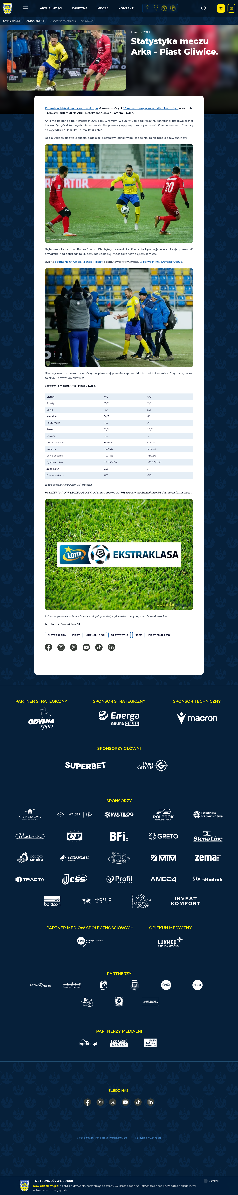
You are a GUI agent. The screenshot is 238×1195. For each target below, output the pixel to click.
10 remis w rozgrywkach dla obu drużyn (150, 108)
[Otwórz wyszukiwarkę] (204, 8)
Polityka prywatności (148, 1137)
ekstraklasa (56, 635)
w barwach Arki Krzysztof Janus (161, 261)
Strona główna (11, 20)
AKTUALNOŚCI (51, 8)
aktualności (95, 635)
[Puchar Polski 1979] (147, 8)
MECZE (102, 8)
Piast (76, 635)
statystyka (119, 635)
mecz (138, 635)
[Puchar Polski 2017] (156, 8)
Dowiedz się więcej (46, 1185)
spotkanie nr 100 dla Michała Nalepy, (78, 261)
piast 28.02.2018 (159, 635)
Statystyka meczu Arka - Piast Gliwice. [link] (72, 20)
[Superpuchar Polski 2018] (173, 8)
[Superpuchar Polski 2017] (164, 8)
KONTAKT (126, 8)
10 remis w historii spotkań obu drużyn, (71, 108)
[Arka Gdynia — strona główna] (7, 8)
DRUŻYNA (80, 8)
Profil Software (118, 1137)
